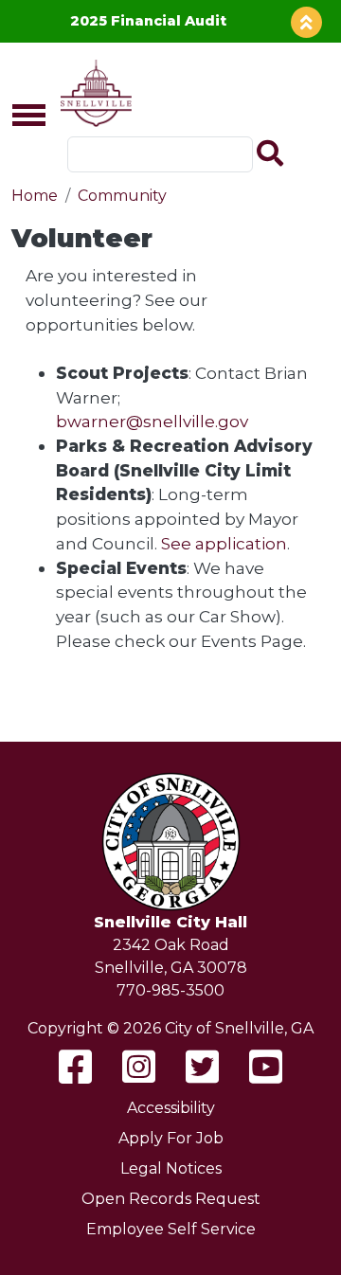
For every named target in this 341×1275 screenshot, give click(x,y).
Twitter (202, 1066)
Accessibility (171, 1108)
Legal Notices (171, 1168)
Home (34, 196)
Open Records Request (170, 1199)
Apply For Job (171, 1138)
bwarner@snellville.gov (152, 421)
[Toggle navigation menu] (21, 116)
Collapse (306, 22)
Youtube (265, 1066)
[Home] (92, 93)
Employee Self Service (171, 1229)
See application (224, 543)
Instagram (138, 1066)
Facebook (75, 1066)
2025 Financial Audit (148, 20)
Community (122, 196)
